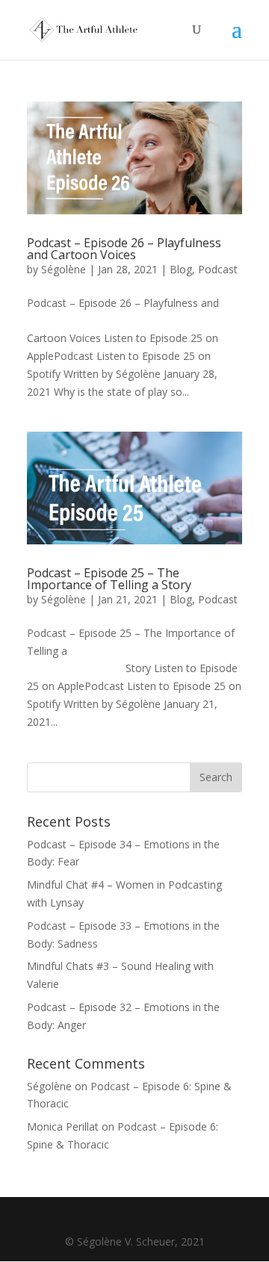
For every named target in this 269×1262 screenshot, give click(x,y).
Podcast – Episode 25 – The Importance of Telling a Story (109, 579)
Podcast (218, 269)
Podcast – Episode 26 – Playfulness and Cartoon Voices (124, 248)
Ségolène (63, 269)
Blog (181, 269)
